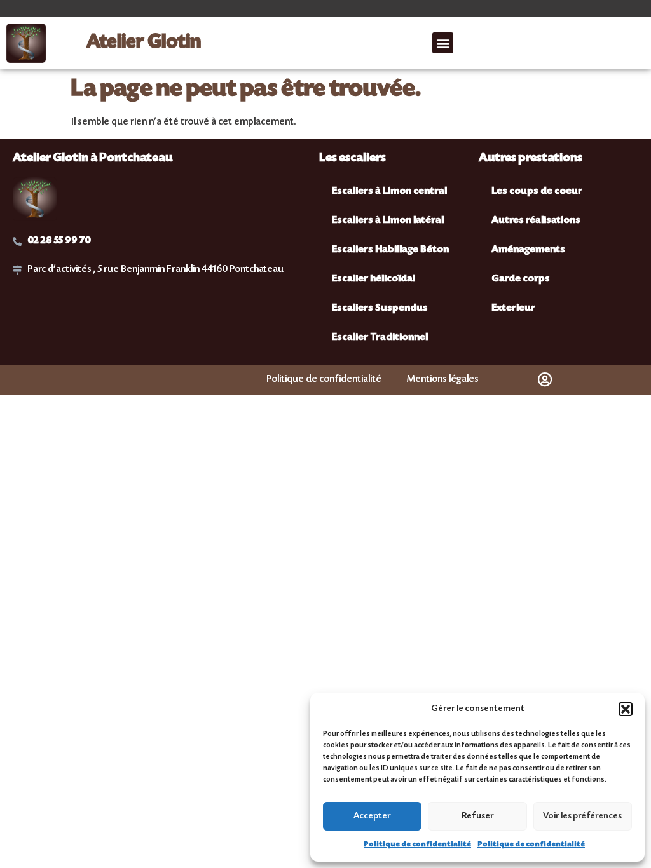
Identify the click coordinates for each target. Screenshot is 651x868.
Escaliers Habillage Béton (390, 250)
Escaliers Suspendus (380, 308)
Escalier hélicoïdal (373, 279)
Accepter (372, 816)
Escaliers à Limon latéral (388, 221)
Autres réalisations (535, 221)
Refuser (478, 816)
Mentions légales (443, 379)
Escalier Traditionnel (380, 337)
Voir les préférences (582, 816)
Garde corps (520, 279)
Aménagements (528, 250)
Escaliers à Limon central (389, 191)
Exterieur (513, 308)
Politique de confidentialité (417, 844)
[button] (625, 709)
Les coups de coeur (536, 191)
